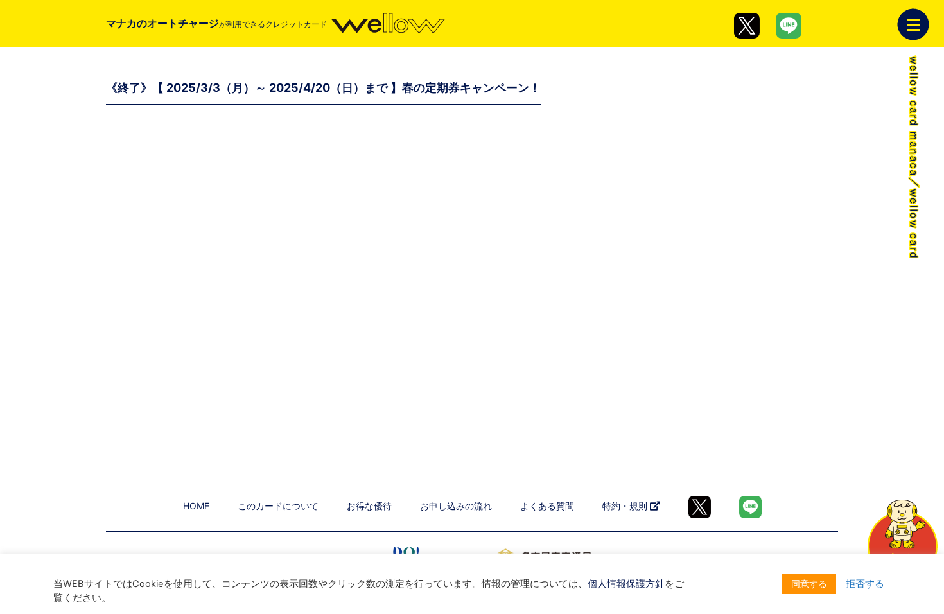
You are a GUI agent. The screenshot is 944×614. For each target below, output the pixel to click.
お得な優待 (369, 505)
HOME (196, 505)
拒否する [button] (865, 584)
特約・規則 (626, 505)
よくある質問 (547, 505)
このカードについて (278, 505)
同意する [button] (809, 583)
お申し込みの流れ (456, 505)
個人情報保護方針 (626, 584)
